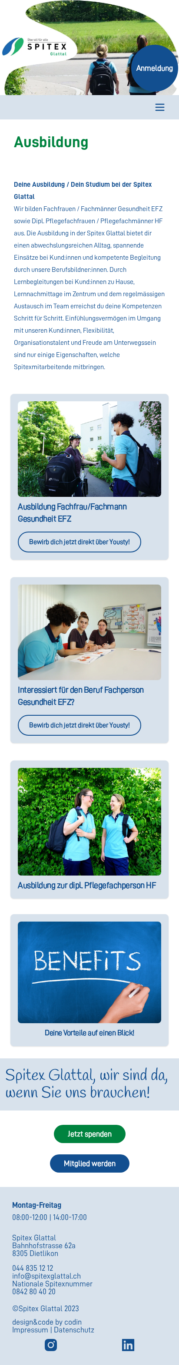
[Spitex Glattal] (128, 1345)
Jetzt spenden (90, 1134)
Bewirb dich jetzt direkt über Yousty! (79, 542)
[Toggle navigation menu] (160, 107)
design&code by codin (47, 1322)
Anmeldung (154, 68)
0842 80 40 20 (34, 1292)
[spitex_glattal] (51, 1345)
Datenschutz (74, 1330)
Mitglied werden (90, 1163)
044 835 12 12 (32, 1268)
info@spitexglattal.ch (46, 1276)
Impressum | (33, 1330)
